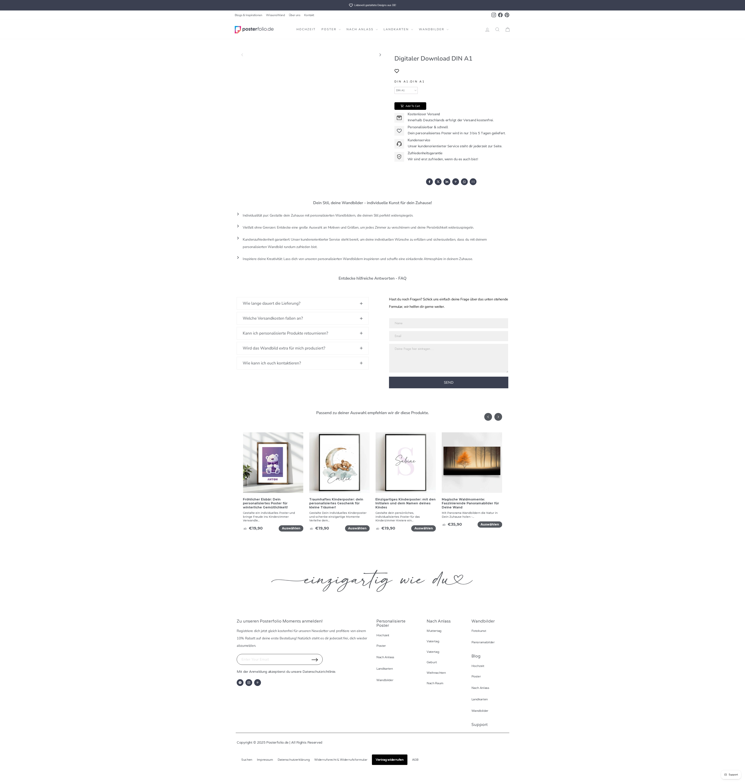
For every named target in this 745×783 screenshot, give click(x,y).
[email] (473, 181)
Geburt (432, 662)
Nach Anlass (361, 29)
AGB (415, 760)
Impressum (265, 760)
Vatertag (433, 641)
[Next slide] (380, 54)
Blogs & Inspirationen (248, 15)
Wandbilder (432, 29)
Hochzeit (306, 29)
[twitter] (438, 181)
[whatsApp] (464, 181)
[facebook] (429, 181)
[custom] (240, 682)
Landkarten (397, 29)
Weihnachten (436, 673)
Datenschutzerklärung (294, 760)
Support (479, 724)
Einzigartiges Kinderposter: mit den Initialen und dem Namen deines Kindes (405, 503)
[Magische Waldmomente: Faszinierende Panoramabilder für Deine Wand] (472, 465)
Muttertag (434, 631)
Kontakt (309, 15)
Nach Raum (435, 683)
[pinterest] (455, 181)
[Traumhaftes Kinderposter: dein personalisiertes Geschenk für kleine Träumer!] (339, 465)
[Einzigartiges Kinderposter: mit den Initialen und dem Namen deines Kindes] (405, 465)
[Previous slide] (242, 54)
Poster (329, 29)
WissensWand (275, 15)
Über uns (294, 15)
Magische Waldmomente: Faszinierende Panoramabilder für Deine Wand (470, 503)
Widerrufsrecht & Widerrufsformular (340, 760)
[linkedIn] (447, 181)
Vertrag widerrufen (390, 760)
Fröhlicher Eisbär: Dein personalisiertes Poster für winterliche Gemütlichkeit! (265, 503)
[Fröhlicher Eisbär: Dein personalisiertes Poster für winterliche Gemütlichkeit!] (273, 465)
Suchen (246, 760)
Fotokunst (478, 631)
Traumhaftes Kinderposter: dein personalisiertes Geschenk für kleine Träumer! (336, 503)
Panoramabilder (483, 642)
